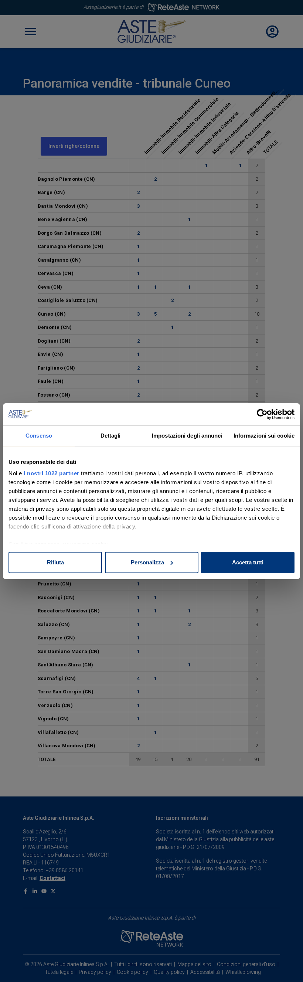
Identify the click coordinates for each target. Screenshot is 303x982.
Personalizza (147, 562)
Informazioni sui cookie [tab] (264, 435)
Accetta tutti (247, 562)
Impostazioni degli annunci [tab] (187, 435)
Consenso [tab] (38, 435)
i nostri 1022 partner (51, 473)
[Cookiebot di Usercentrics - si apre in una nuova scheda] (262, 414)
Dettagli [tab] (111, 435)
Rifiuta (55, 562)
